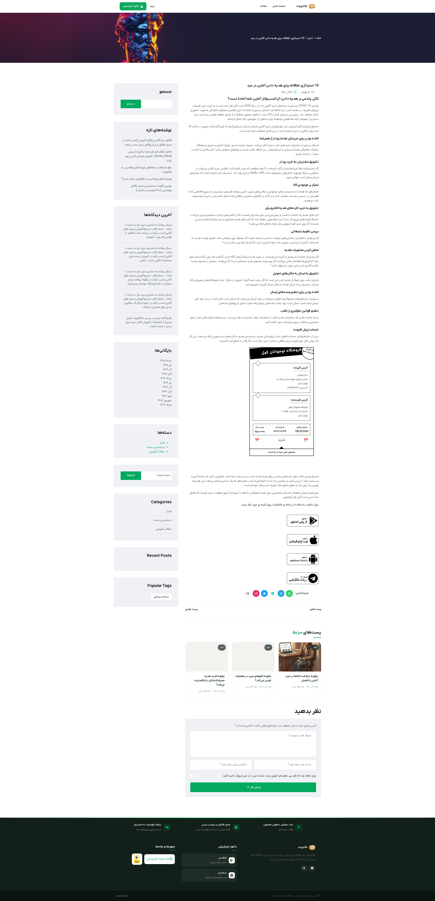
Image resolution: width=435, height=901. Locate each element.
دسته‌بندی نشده (156, 447)
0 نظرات (305, 92)
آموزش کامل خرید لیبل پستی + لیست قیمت (149, 324)
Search (131, 475)
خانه (318, 38)
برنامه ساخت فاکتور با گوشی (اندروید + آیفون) (148, 235)
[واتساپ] (289, 593)
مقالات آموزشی (157, 452)
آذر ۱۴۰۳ (167, 387)
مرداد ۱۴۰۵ (166, 361)
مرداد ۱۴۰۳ (166, 405)
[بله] (272, 593)
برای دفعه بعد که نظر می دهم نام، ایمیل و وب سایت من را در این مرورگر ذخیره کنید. (269, 776)
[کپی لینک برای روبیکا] (247, 593)
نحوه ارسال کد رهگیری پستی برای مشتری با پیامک (148, 305)
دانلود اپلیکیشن (131, 6)
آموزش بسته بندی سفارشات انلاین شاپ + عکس (150, 258)
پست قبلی (315, 609)
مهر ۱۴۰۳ (167, 396)
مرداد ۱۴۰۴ (166, 378)
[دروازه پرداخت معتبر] (137, 859)
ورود (152, 6)
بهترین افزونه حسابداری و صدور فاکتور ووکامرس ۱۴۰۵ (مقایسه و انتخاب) (151, 188)
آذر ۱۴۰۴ (167, 369)
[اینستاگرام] (304, 868)
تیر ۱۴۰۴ (167, 383)
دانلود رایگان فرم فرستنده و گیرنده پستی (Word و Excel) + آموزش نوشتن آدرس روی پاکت (148, 156)
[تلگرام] (281, 593)
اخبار (310, 38)
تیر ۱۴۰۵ (167, 365)
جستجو (165, 92)
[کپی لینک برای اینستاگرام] (256, 593)
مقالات (263, 6)
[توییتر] (264, 593)
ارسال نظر (255, 787)
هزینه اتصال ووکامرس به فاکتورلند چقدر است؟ (146, 179)
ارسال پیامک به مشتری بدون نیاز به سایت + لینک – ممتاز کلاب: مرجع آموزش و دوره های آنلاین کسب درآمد (148, 229)
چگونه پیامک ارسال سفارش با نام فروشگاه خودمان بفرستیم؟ (149, 282)
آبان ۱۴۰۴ (167, 374)
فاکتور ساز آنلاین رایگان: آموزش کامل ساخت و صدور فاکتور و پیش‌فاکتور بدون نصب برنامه (147, 142)
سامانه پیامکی (161, 597)
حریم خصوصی (122, 895)
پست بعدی (191, 609)
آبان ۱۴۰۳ (167, 392)
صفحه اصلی (279, 6)
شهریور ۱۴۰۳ (165, 400)
